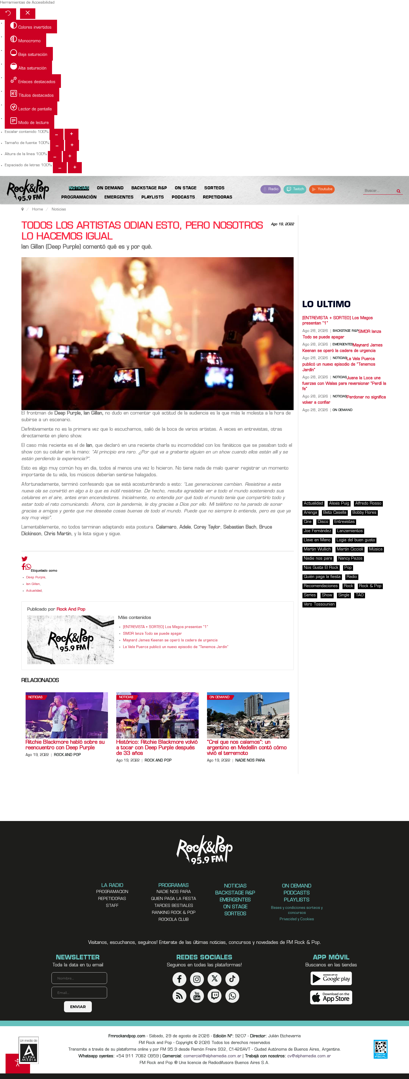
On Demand (219, 697)
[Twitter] (24, 560)
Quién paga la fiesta (322, 577)
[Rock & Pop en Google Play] (331, 978)
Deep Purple (35, 577)
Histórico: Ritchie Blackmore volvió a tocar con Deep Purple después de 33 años (157, 748)
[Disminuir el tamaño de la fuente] (57, 145)
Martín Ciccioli (350, 549)
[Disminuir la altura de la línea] (55, 156)
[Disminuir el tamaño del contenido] (56, 134)
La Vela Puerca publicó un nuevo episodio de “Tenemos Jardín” (175, 647)
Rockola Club (174, 920)
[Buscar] (398, 189)
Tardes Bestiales (173, 906)
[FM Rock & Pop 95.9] (22, 191)
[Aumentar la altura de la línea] (70, 156)
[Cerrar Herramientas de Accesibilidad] (27, 13)
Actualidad (34, 590)
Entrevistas (344, 522)
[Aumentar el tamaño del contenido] (71, 134)
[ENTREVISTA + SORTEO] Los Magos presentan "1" (165, 627)
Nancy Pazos (350, 559)
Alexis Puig (339, 504)
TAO (360, 595)
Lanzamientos (350, 531)
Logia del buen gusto (356, 540)
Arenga (310, 513)
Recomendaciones (321, 586)
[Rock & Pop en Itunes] (331, 997)
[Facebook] (23, 568)
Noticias (35, 697)
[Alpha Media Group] (29, 1050)
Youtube (324, 189)
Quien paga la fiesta (173, 899)
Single (343, 595)
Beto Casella (334, 513)
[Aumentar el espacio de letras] (75, 167)
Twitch (298, 189)
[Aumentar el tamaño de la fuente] (72, 145)
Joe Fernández (317, 531)
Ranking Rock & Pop (174, 913)
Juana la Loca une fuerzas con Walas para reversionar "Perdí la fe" (344, 383)
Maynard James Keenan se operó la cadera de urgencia (170, 640)
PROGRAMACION (112, 892)
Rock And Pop (71, 609)
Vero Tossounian (319, 604)
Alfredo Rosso (368, 504)
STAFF (112, 906)
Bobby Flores (364, 513)
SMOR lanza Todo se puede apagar (152, 634)
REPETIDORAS (112, 899)
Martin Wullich (317, 549)
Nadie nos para (250, 760)
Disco (323, 522)
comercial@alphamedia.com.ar (212, 1056)
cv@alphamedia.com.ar (309, 1056)
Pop (348, 568)
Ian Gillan (33, 584)
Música (376, 549)
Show (327, 595)
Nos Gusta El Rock (321, 568)
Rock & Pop (370, 586)
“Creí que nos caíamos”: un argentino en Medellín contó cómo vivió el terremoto (247, 748)
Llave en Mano (317, 540)
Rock (348, 586)
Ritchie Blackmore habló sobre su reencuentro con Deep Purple (65, 745)
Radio (273, 189)
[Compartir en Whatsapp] (28, 567)
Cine (308, 522)
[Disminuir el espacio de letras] (60, 167)
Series (310, 595)
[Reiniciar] (8, 14)
